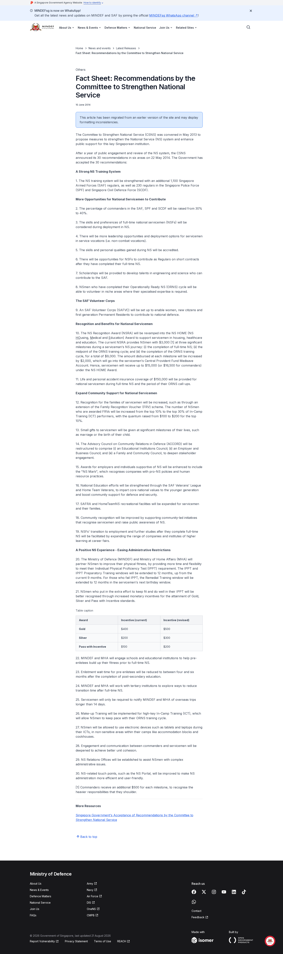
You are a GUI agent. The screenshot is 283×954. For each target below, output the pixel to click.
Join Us (34, 909)
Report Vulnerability (42, 941)
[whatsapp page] (194, 902)
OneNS (91, 909)
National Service (145, 27)
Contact (196, 910)
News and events (100, 48)
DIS (89, 902)
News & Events (39, 890)
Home (79, 48)
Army (90, 883)
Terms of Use (102, 941)
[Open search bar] (248, 27)
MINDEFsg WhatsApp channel (171, 15)
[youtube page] (224, 892)
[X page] (204, 892)
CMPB (91, 915)
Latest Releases (126, 48)
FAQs (33, 915)
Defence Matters (40, 896)
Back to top (88, 837)
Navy (90, 890)
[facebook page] (194, 892)
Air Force (92, 896)
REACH (121, 941)
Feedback (198, 917)
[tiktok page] (244, 892)
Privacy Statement (76, 941)
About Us (35, 883)
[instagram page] (214, 892)
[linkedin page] (234, 892)
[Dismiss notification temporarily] (250, 10)
